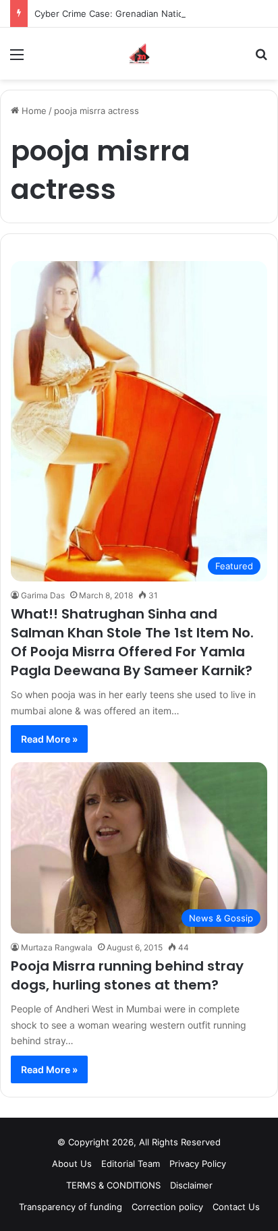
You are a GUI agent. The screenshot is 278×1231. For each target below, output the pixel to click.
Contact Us (236, 1206)
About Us (72, 1163)
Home (33, 110)
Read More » (49, 739)
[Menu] (17, 59)
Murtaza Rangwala (56, 947)
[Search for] (261, 59)
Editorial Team (130, 1163)
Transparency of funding (70, 1206)
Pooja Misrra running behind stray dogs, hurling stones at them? (127, 975)
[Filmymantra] (139, 53)
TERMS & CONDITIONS (113, 1185)
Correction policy (167, 1206)
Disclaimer (191, 1185)
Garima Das (43, 595)
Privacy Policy (197, 1163)
